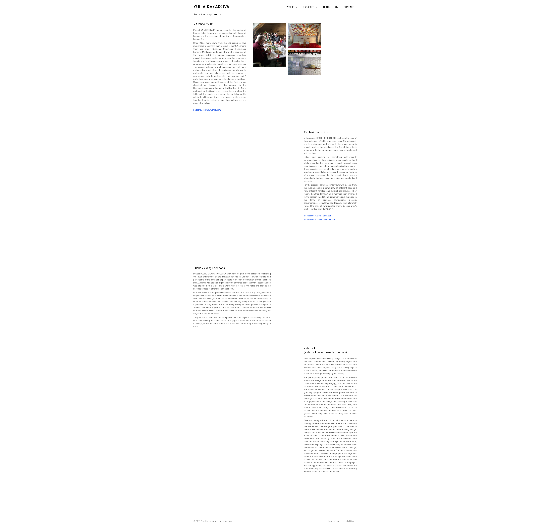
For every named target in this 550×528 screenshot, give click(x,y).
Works (290, 7)
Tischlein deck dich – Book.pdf (317, 216)
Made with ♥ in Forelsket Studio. (342, 521)
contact (349, 7)
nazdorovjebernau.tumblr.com (207, 110)
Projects (308, 7)
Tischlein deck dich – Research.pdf (319, 219)
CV (336, 7)
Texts (326, 7)
